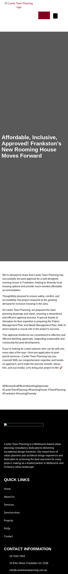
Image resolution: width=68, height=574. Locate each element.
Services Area (12, 512)
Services (9, 504)
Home (7, 489)
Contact (8, 536)
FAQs (7, 528)
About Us (9, 496)
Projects (8, 520)
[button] (55, 16)
